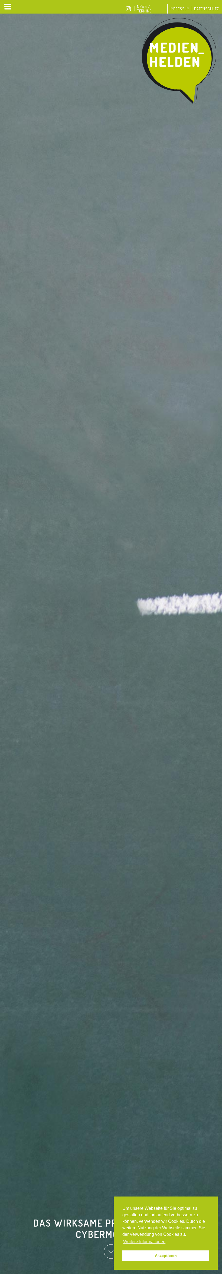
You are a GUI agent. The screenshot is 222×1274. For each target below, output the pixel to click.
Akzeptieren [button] (166, 1255)
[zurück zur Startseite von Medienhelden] (180, 61)
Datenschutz (206, 9)
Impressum (180, 9)
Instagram (128, 8)
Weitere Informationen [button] (144, 1241)
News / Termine (144, 8)
